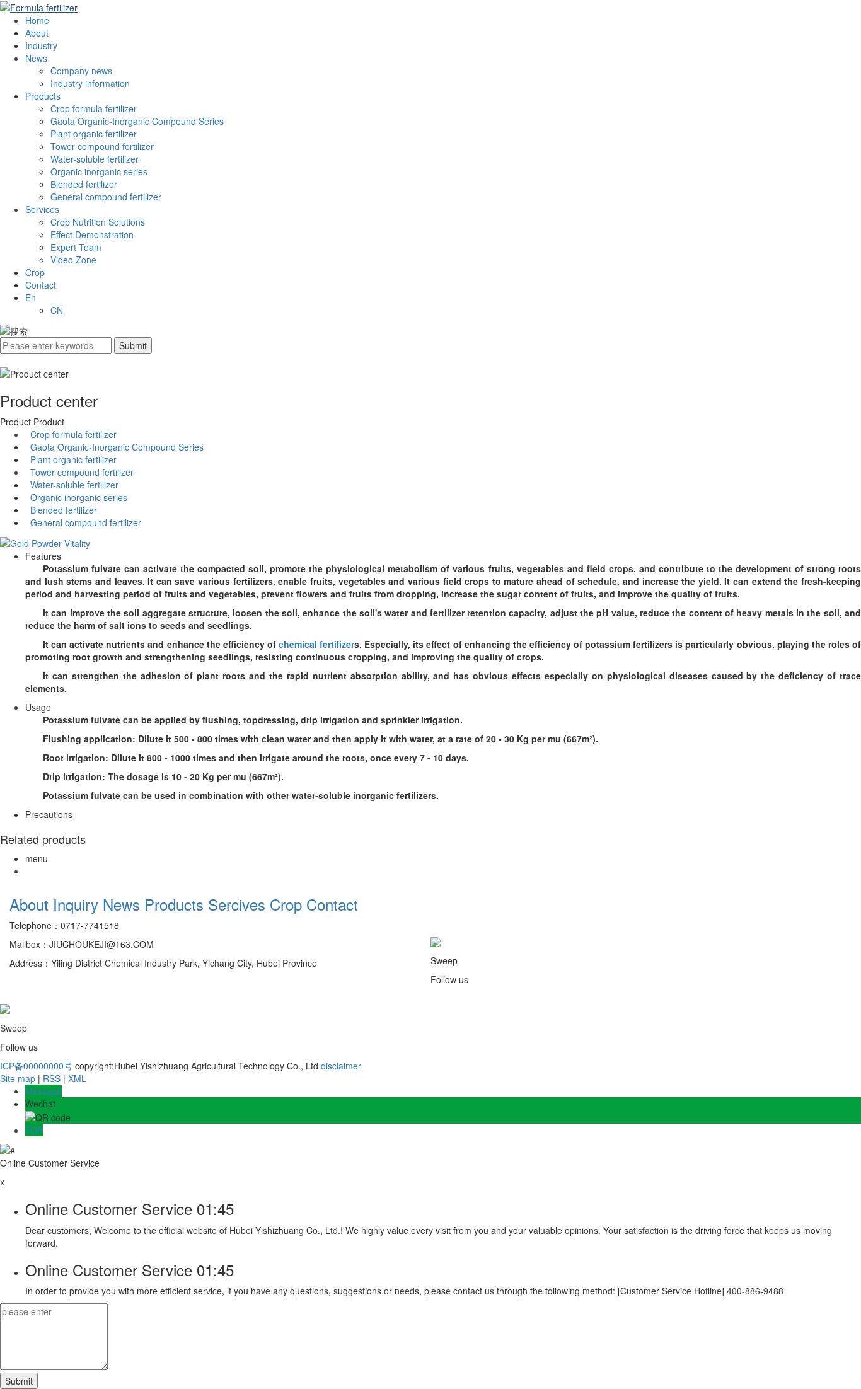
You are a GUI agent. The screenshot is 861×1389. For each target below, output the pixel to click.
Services (42, 209)
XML (77, 1078)
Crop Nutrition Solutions (97, 222)
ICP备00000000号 (36, 1065)
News (36, 58)
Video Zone (73, 259)
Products (43, 95)
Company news (81, 70)
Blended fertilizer (83, 184)
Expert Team (75, 247)
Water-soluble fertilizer (94, 159)
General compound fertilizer (105, 196)
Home (37, 20)
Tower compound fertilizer (102, 146)
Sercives (236, 904)
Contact (40, 285)
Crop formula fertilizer (93, 108)
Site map (17, 1078)
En (30, 297)
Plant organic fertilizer (93, 133)
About (37, 32)
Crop (35, 272)
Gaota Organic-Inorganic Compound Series (137, 121)
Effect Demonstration (92, 234)
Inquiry (75, 904)
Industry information (90, 83)
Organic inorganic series (98, 171)
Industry (41, 45)
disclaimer (341, 1065)
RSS (52, 1078)
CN (56, 310)
